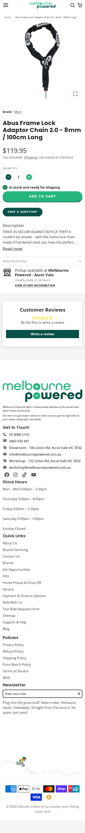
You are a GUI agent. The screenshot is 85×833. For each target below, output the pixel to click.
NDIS (6, 677)
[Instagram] (15, 474)
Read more (12, 249)
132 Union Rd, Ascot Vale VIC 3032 (54, 461)
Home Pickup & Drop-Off (22, 582)
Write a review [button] (42, 334)
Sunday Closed (14, 528)
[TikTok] (24, 474)
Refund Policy (13, 651)
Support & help (14, 622)
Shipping (31, 157)
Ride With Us (12, 602)
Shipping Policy (14, 658)
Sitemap (9, 615)
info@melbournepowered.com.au (35, 454)
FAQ (6, 576)
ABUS (18, 112)
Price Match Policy (17, 664)
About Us (10, 543)
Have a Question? (23, 211)
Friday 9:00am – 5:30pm (21, 509)
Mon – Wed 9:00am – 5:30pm (25, 489)
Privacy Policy (13, 645)
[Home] (42, 5)
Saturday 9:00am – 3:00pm (23, 518)
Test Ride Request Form (21, 609)
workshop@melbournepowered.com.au (40, 467)
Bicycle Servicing (15, 550)
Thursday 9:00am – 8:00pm (23, 499)
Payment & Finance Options (24, 596)
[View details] (42, 391)
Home (7, 17)
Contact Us (11, 556)
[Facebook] (6, 474)
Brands (8, 563)
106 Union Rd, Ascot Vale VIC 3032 (55, 448)
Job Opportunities (16, 569)
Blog (6, 628)
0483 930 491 (19, 441)
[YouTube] (33, 474)
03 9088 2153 (19, 434)
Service (8, 589)
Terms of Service (15, 671)
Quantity (10, 168)
